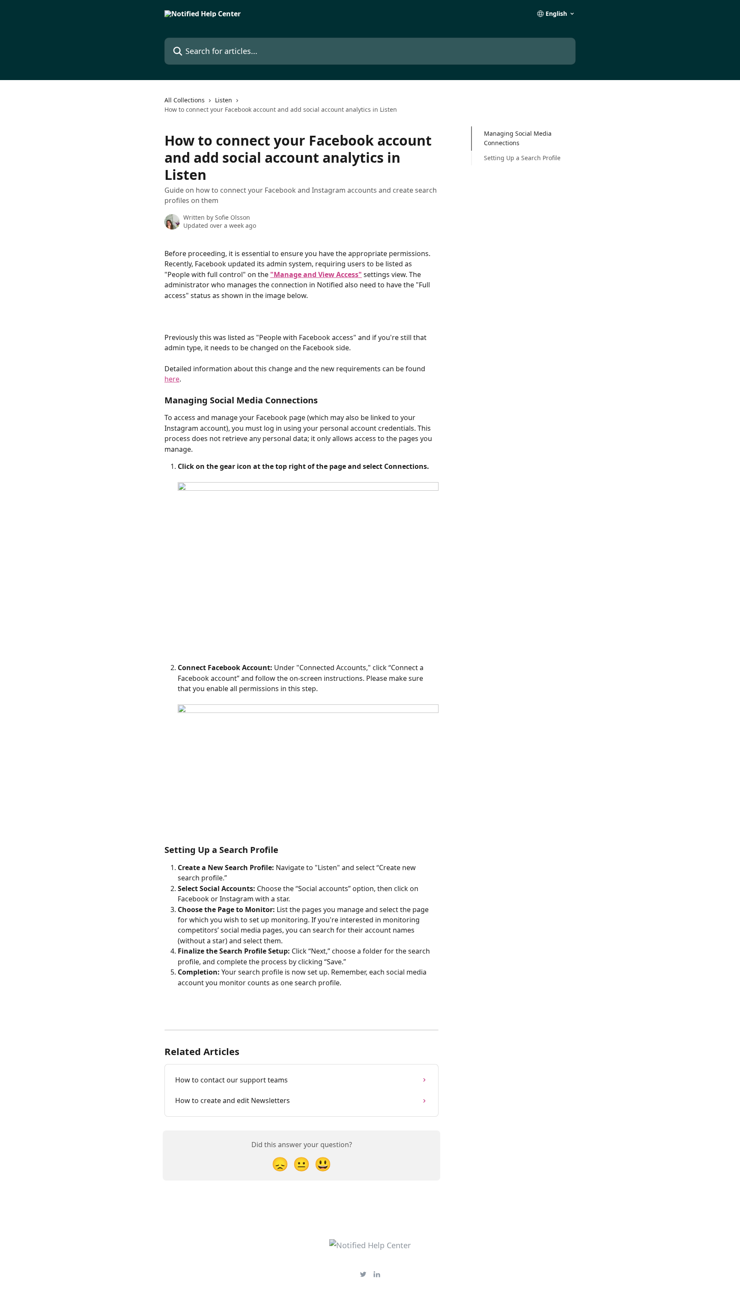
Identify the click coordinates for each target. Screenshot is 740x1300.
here (171, 379)
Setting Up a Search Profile (522, 158)
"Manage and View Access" (316, 274)
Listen (223, 100)
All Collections (184, 100)
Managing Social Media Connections (518, 138)
